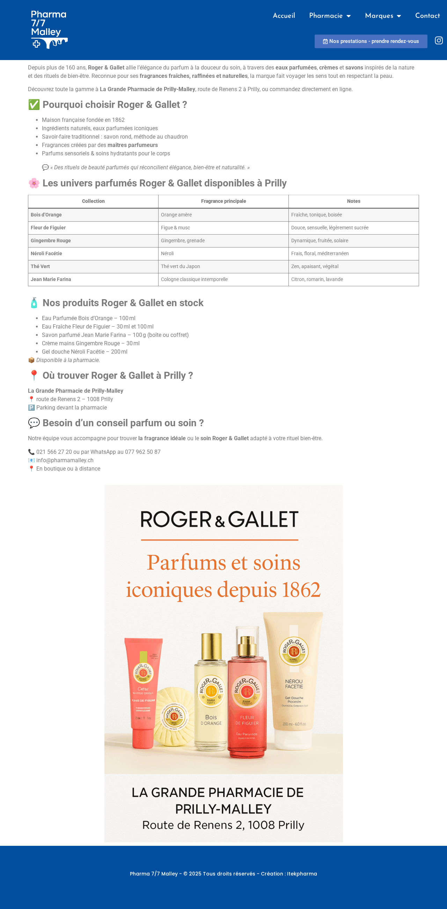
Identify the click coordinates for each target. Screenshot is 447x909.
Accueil (284, 16)
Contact (427, 16)
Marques (379, 16)
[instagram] (439, 40)
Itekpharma (302, 873)
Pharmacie (326, 16)
